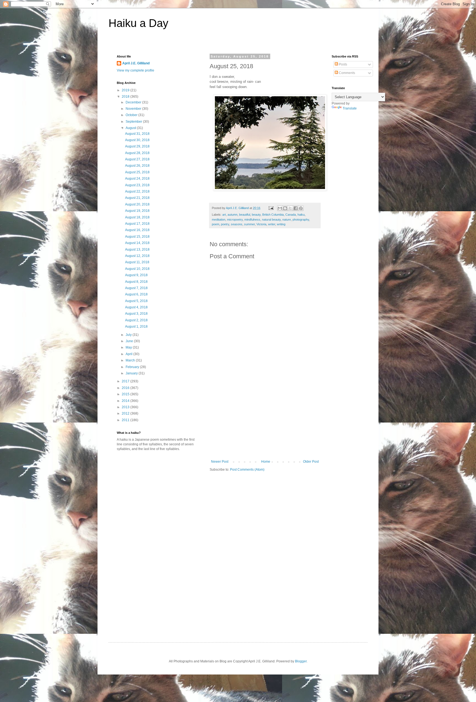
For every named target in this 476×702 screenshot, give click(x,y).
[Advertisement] (265, 418)
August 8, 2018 (136, 282)
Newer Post (219, 462)
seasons (236, 224)
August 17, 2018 (137, 224)
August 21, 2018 (137, 198)
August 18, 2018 (137, 217)
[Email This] (280, 208)
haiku (301, 214)
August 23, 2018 (137, 185)
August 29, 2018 (137, 146)
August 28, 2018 (137, 153)
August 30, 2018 (137, 140)
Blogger (301, 661)
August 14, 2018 (137, 243)
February (133, 367)
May (129, 347)
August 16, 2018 (137, 230)
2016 (126, 388)
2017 (126, 381)
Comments (346, 73)
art (224, 214)
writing (281, 224)
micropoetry (235, 219)
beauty (256, 214)
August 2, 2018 (136, 320)
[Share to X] (290, 208)
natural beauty (271, 219)
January (132, 373)
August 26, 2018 (137, 166)
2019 (126, 90)
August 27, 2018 (137, 159)
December (134, 102)
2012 (126, 413)
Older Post (311, 462)
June (130, 341)
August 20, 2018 (137, 204)
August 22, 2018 (137, 191)
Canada (290, 214)
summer (249, 224)
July (129, 335)
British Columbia (273, 214)
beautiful (244, 214)
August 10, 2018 (137, 269)
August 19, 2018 (137, 211)
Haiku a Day (138, 23)
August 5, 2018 (136, 301)
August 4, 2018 (136, 307)
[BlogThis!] (285, 208)
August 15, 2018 (137, 236)
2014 (126, 401)
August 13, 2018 (137, 249)
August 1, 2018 (136, 326)
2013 (126, 407)
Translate (350, 108)
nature (286, 219)
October (132, 115)
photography (301, 219)
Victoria (261, 224)
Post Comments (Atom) (247, 469)
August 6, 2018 (136, 294)
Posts (342, 64)
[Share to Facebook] (295, 208)
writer (271, 224)
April (129, 354)
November (134, 109)
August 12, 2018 (137, 256)
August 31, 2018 (137, 134)
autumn (232, 214)
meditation (218, 219)
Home (265, 462)
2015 (126, 394)
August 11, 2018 (137, 262)
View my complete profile (135, 70)
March (131, 360)
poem (215, 224)
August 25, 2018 (137, 172)
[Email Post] (270, 208)
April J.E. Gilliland (136, 63)
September (134, 122)
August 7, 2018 (136, 288)
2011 (126, 420)
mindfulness (252, 219)
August (131, 128)
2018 (126, 96)
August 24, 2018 (137, 178)
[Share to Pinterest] (301, 208)
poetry (225, 224)
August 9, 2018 (136, 275)
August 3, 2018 (136, 314)
